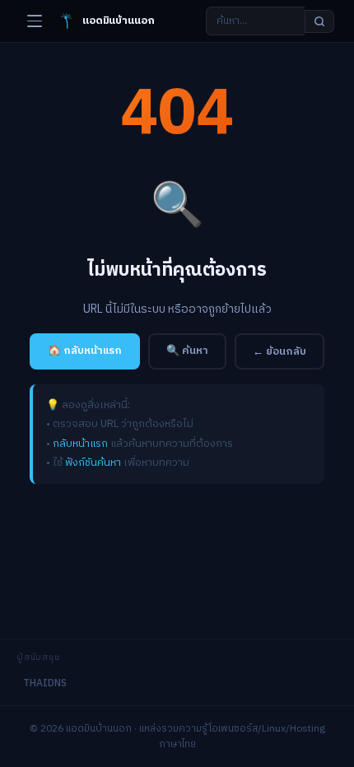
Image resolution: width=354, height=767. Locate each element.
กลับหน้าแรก (80, 444)
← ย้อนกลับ (279, 351)
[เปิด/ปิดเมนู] (34, 21)
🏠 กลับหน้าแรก (85, 351)
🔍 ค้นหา (187, 351)
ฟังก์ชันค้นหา (93, 462)
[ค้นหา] (319, 21)
